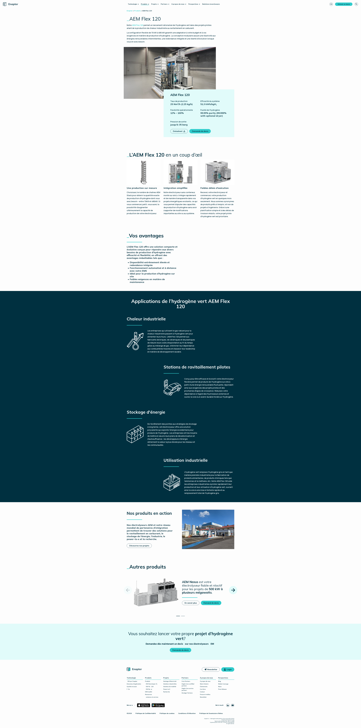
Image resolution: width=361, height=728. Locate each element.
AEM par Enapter (132, 681)
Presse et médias (205, 694)
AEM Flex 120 (149, 686)
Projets (154, 4)
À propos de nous (177, 4)
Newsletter (212, 669)
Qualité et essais (132, 686)
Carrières (203, 689)
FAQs (128, 689)
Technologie (132, 4)
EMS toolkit (148, 692)
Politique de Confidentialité (146, 713)
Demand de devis (211, 603)
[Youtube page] (232, 705)
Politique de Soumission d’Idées (211, 713)
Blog (219, 681)
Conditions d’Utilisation (187, 713)
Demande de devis (200, 131)
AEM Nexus (148, 689)
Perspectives (193, 4)
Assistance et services (151, 697)
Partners (164, 4)
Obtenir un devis (344, 4)
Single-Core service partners (187, 689)
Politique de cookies (167, 713)
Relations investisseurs (211, 4)
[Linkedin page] (227, 705)
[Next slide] (233, 590)
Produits (144, 4)
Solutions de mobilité (169, 686)
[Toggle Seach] (356, 4)
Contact (202, 692)
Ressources (148, 694)
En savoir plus (191, 603)
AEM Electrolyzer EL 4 (152, 684)
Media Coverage (223, 684)
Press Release (222, 689)
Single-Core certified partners (188, 685)
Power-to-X (166, 689)
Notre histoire (204, 684)
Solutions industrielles (170, 684)
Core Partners (186, 681)
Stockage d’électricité (169, 681)
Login (229, 669)
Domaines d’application (134, 684)
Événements (203, 686)
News (219, 686)
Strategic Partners (187, 693)
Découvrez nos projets (139, 545)
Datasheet (177, 131)
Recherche (166, 692)
